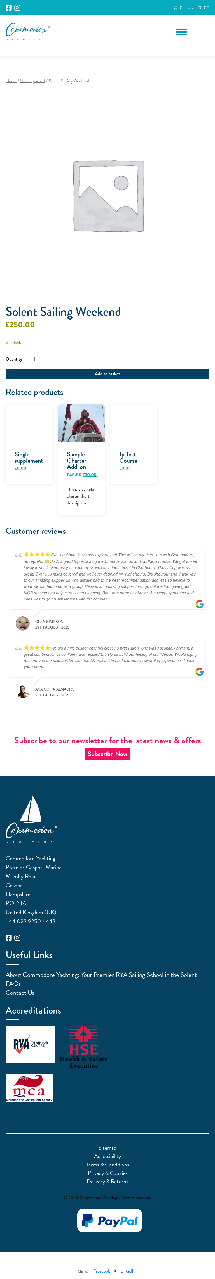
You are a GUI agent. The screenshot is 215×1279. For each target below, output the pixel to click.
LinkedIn (127, 1271)
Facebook (101, 1271)
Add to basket (107, 373)
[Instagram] (17, 8)
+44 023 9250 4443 (30, 921)
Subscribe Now (107, 754)
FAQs (13, 983)
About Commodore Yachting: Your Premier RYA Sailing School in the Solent (101, 974)
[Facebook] (9, 8)
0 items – (194, 8)
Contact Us (20, 992)
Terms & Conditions (107, 1164)
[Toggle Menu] (181, 32)
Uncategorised (32, 80)
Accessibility (107, 1156)
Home (11, 80)
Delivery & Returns (107, 1181)
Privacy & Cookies (107, 1173)
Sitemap (107, 1147)
